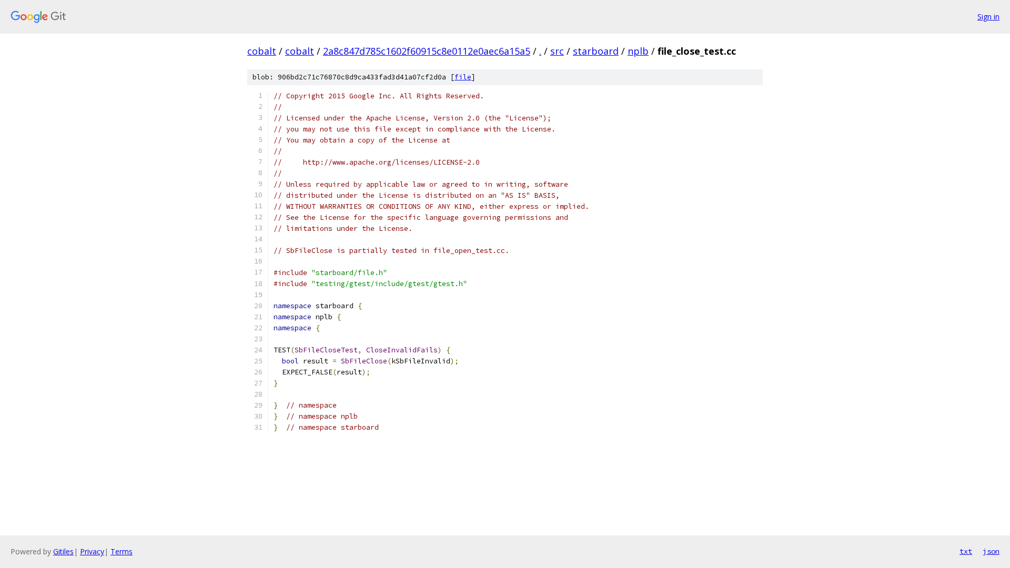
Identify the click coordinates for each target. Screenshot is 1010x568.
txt (965, 551)
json (991, 551)
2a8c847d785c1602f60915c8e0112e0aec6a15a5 (426, 51)
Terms (121, 551)
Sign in (988, 17)
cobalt (261, 51)
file (462, 77)
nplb (638, 51)
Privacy (92, 551)
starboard (596, 51)
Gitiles (63, 551)
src (557, 51)
